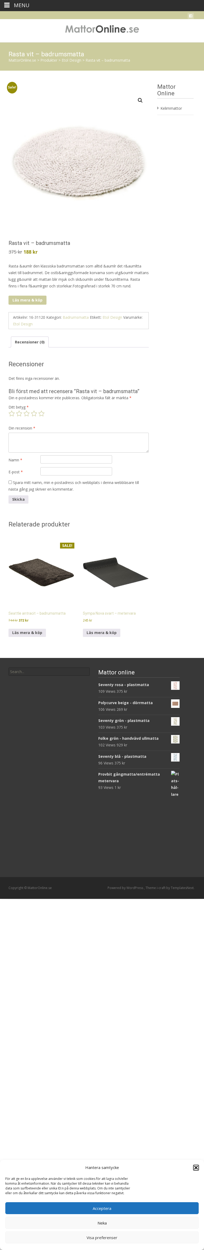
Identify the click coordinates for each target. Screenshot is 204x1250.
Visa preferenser (102, 1237)
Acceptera (102, 1208)
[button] (196, 1167)
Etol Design (112, 317)
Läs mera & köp (27, 300)
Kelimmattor (171, 108)
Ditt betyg (18, 407)
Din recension (21, 428)
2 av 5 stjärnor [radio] (19, 413)
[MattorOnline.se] (102, 29)
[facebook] (191, 16)
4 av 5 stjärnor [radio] (34, 413)
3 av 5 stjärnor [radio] (26, 413)
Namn (15, 459)
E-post (15, 471)
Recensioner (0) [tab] (30, 342)
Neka (102, 1223)
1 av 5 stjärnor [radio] (11, 413)
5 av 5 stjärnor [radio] (41, 413)
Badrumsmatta (76, 317)
